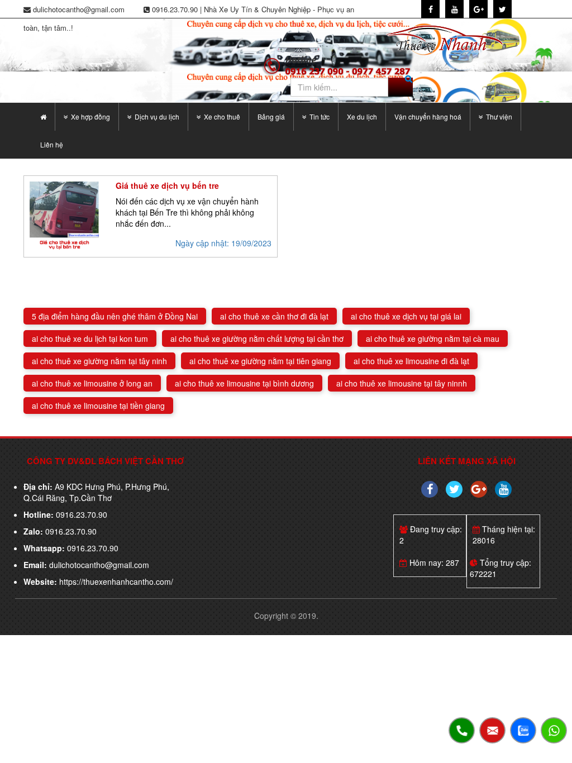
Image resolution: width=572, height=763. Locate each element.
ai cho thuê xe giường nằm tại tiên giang (260, 360)
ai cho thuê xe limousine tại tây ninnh (401, 383)
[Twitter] (454, 489)
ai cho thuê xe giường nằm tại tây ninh (99, 360)
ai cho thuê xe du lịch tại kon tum (90, 338)
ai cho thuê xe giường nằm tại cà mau (432, 338)
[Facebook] (429, 489)
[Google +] (478, 489)
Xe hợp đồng (90, 116)
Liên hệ (51, 144)
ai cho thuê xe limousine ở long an (92, 383)
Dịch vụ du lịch (157, 116)
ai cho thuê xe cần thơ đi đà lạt (274, 316)
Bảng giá (271, 116)
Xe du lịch (362, 116)
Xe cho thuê (222, 116)
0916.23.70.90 (80, 514)
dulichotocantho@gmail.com (99, 564)
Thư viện (499, 116)
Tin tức (319, 116)
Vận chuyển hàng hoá (427, 116)
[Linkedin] (503, 489)
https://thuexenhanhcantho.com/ (116, 581)
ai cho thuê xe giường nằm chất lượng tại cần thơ (257, 338)
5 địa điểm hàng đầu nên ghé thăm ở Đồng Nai (115, 316)
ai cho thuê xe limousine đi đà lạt (411, 360)
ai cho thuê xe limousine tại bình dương (244, 383)
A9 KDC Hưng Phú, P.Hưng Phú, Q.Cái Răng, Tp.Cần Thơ (96, 492)
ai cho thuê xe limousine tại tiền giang (98, 405)
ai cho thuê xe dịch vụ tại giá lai (406, 316)
